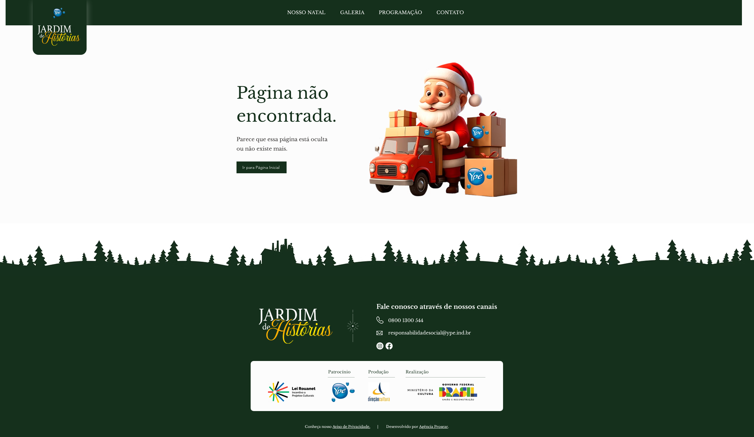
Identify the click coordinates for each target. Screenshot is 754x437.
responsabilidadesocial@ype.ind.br (429, 333)
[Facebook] (389, 345)
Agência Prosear (433, 426)
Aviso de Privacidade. (351, 426)
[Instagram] (379, 345)
